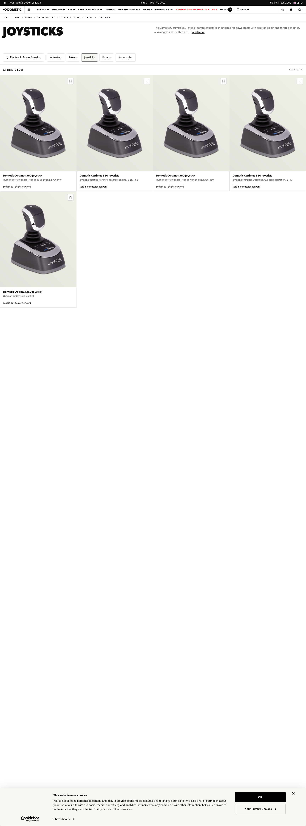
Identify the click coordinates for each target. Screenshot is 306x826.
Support (274, 3)
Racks (71, 9)
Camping (110, 9)
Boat (16, 17)
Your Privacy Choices (258, 808)
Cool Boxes (42, 9)
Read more (198, 32)
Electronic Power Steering (76, 17)
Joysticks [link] (104, 17)
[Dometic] (12, 9)
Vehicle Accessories (90, 9)
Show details (61, 819)
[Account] (291, 9)
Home (5, 17)
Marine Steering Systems (40, 17)
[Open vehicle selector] (282, 9)
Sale (214, 9)
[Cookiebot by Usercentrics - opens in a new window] (30, 819)
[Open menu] (28, 9)
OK (260, 797)
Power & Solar (164, 9)
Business (286, 3)
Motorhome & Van (129, 9)
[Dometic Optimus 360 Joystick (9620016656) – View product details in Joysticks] (191, 133)
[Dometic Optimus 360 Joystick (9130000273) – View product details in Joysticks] (268, 133)
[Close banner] (293, 793)
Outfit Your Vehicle (153, 3)
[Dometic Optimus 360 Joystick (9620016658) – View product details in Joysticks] (38, 133)
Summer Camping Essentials (192, 9)
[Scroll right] (230, 9)
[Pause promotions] (5, 3)
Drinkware (58, 9)
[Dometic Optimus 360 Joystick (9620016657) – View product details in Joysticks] (114, 133)
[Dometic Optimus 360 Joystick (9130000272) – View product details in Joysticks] (38, 249)
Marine (147, 9)
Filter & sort (15, 69)
